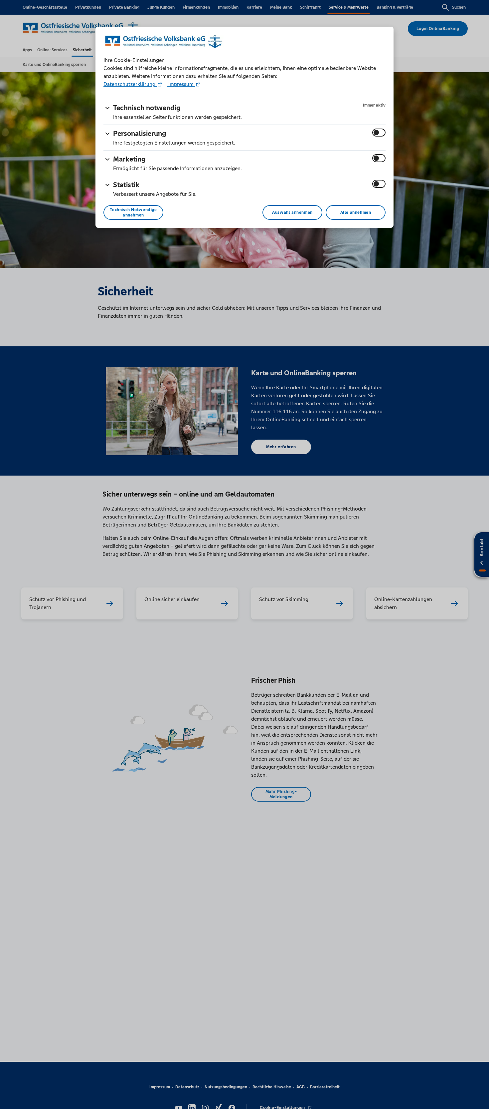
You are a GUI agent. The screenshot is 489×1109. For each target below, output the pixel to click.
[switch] (379, 133)
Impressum (181, 84)
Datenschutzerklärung (130, 84)
